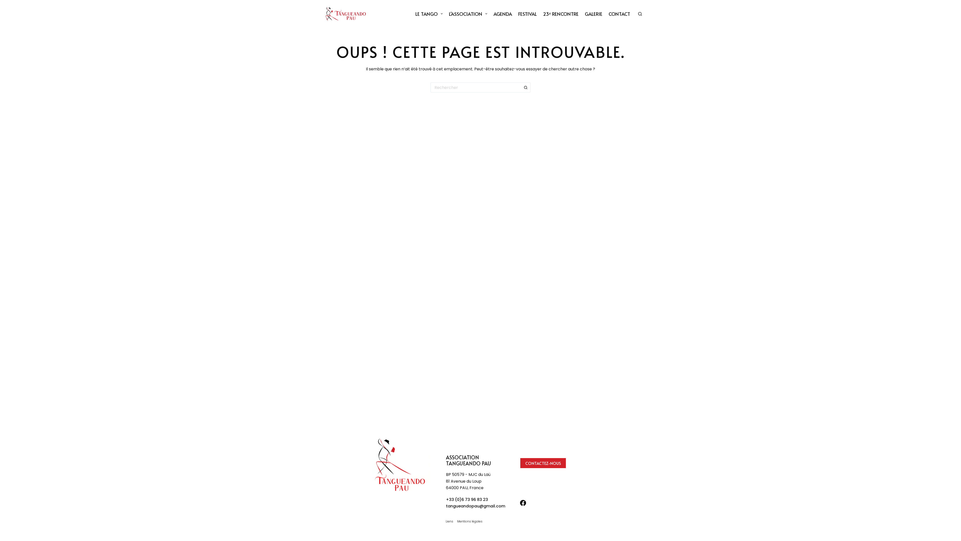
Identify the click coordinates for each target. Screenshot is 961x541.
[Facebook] (523, 503)
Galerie (593, 14)
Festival (527, 14)
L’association (465, 14)
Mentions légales (470, 521)
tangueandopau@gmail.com (475, 506)
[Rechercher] (640, 14)
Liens (449, 521)
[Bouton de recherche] (525, 87)
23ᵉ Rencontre (561, 14)
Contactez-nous (543, 463)
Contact (619, 14)
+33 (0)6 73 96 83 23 (467, 499)
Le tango (426, 14)
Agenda (503, 14)
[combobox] (476, 87)
